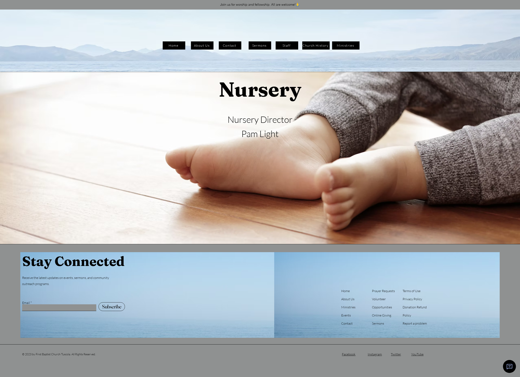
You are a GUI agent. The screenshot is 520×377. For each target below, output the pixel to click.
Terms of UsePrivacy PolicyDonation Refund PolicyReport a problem (415, 307)
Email (26, 302)
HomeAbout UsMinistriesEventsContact (348, 307)
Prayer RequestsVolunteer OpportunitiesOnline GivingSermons (383, 307)
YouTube (417, 354)
